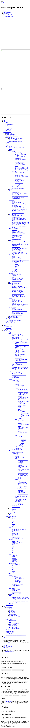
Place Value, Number (23, 392)
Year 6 (16, 270)
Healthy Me (15, 576)
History (11, 273)
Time (19, 409)
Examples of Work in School (18, 305)
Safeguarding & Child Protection (16, 138)
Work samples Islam (16, 295)
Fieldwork (14, 271)
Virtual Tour (9, 128)
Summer (14, 512)
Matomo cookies (8, 701)
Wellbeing (11, 633)
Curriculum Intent (16, 192)
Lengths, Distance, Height (25, 412)
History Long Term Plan (17, 278)
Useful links (15, 543)
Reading (14, 151)
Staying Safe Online (11, 322)
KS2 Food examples (17, 237)
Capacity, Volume (25, 415)
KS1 (19, 184)
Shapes (19, 406)
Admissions (9, 126)
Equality (8, 145)
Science (11, 190)
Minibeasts (20, 428)
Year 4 (16, 268)
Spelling (17, 181)
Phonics (17, 384)
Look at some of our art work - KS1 (20, 222)
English (11, 603)
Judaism (20, 445)
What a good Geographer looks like (20, 260)
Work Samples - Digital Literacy (19, 209)
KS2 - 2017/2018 (13, 627)
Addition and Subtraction (21, 462)
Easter (22, 443)
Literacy (11, 150)
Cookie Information (8, 646)
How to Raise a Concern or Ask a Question (16, 635)
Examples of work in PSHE (18, 241)
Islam (13, 556)
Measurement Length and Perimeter (23, 467)
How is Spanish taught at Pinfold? (20, 248)
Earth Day (14, 590)
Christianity (20, 436)
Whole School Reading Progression (20, 157)
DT (10, 528)
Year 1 (16, 262)
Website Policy (6, 647)
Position (20, 418)
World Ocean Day (16, 592)
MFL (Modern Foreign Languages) (20, 447)
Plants (19, 430)
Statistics (20, 478)
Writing (14, 171)
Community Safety (13, 139)
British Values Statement (12, 136)
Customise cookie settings (17, 670)
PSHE (10, 240)
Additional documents (17, 315)
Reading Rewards (19, 163)
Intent (13, 201)
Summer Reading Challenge (21, 170)
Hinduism (20, 444)
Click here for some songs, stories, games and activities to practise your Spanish (20, 598)
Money (19, 407)
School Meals (12, 614)
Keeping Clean (18, 581)
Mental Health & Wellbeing (15, 141)
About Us (5, 121)
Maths (10, 189)
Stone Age (20, 491)
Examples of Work (16, 281)
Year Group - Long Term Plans (16, 147)
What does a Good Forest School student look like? (19, 311)
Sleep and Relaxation (20, 578)
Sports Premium (10, 321)
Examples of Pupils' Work (18, 261)
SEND (8, 142)
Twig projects (15, 533)
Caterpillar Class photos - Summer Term (21, 362)
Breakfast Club (12, 612)
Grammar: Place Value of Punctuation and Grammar (18, 187)
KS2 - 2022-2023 (13, 624)
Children (5, 330)
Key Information (7, 12)
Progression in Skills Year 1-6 (19, 218)
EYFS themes (15, 337)
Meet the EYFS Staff (17, 334)
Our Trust (8, 130)
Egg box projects (16, 537)
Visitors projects (16, 628)
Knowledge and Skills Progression (20, 304)
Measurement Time (22, 474)
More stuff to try (16, 564)
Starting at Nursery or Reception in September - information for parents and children (20, 368)
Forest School (12, 307)
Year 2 (16, 264)
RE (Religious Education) (21, 496)
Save (13, 726)
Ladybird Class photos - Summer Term (20, 355)
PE (10, 282)
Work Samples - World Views (19, 296)
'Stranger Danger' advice (15, 616)
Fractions (20, 471)
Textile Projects (15, 236)
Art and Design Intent (17, 215)
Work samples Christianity (18, 294)
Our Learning (15, 380)
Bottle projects (15, 535)
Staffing (8, 125)
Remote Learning (10, 631)
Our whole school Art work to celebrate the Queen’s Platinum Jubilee (19, 226)
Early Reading (18, 153)
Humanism (14, 559)
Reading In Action (19, 162)
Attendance (12, 610)
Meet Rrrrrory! (15, 623)
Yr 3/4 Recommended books (21, 167)
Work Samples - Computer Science (20, 207)
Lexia (16, 160)
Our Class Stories (16, 507)
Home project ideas (16, 239)
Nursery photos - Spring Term (22, 345)
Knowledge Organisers (17, 452)
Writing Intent (18, 179)
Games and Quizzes (16, 593)
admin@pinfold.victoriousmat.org (12, 642)
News (4, 325)
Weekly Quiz (15, 541)
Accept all (9, 670)
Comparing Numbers (23, 390)
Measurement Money (23, 473)
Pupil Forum (9, 619)
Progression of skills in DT (18, 234)
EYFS (10, 149)
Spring (13, 511)
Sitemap (5, 645)
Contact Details (9, 124)
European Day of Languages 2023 (20, 253)
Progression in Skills (17, 206)
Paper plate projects (16, 531)
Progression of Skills (17, 251)
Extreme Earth (21, 492)
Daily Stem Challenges (17, 542)
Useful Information (13, 609)
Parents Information (13, 316)
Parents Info (9, 607)
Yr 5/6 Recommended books (21, 168)
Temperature (24, 416)
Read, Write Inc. (16, 377)
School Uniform (13, 611)
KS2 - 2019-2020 (13, 626)
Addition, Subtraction (23, 397)
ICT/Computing (18, 497)
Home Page (3, 3)
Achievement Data (10, 134)
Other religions (15, 561)
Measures (20, 410)
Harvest (23, 437)
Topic (16, 419)
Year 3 (16, 266)
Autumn (14, 509)
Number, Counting (22, 389)
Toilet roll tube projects (17, 538)
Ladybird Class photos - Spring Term (20, 352)
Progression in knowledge (18, 197)
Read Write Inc (15, 338)
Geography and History (20, 488)
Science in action (16, 198)
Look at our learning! (17, 341)
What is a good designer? (18, 232)
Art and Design (18, 501)
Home (4, 11)
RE (16, 435)
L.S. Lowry (20, 503)
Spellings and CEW (19, 386)
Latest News (9, 329)
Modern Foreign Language (15, 243)
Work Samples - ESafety (18, 213)
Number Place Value (23, 460)
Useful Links (15, 505)
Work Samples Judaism (17, 291)
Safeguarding (9, 137)
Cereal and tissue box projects (19, 529)
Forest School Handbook (18, 309)
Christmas (23, 439)
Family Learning (10, 629)
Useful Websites (16, 589)
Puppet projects (15, 530)
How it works (12, 620)
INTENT (14, 230)
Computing (11, 200)
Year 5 (16, 269)
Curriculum (6, 13)
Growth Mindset (16, 585)
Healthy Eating (18, 577)
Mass (22, 414)
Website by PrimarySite (8, 651)
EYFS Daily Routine (17, 364)
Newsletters (9, 326)
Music (10, 298)
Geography (11, 254)
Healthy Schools (10, 632)
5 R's (13, 586)
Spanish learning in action (18, 252)
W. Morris (20, 504)
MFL (10, 595)
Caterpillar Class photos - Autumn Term (21, 357)
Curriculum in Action (14, 317)
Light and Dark (21, 480)
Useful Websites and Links (18, 449)
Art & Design (12, 214)
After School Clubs (13, 615)
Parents (5, 606)
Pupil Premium (9, 318)
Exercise (17, 580)
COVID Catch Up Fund (15, 320)
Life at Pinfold (9, 605)
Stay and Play (15, 366)
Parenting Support (13, 618)
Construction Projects (17, 235)
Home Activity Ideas (11, 516)
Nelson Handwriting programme (20, 173)
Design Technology (13, 228)
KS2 (19, 185)
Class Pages (9, 332)
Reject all (3, 670)
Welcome (8, 122)
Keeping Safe (18, 582)
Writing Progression (19, 180)
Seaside (20, 431)
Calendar (8, 328)
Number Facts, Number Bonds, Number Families (23, 395)
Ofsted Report (9, 133)
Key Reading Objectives (20, 159)
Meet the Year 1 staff (17, 373)
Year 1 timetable (16, 372)
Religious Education (8, 14)
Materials (20, 423)
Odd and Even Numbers (23, 401)
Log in (2, 2)
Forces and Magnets (22, 483)
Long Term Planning (17, 202)
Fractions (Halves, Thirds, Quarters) (22, 404)
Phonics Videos (21, 385)
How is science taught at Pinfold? (20, 193)
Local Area (20, 490)
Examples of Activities (17, 313)
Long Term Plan (19, 175)
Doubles (20, 402)
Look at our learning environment (20, 339)
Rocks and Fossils (22, 482)
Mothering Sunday (23, 441)
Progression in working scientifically (20, 196)
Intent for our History (17, 274)
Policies (8, 143)
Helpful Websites (19, 183)
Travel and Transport (23, 427)
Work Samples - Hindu (8, 16)
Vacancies (8, 129)
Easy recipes (15, 534)
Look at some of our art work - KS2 (20, 223)
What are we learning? (17, 335)
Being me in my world (17, 584)
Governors (8, 324)
